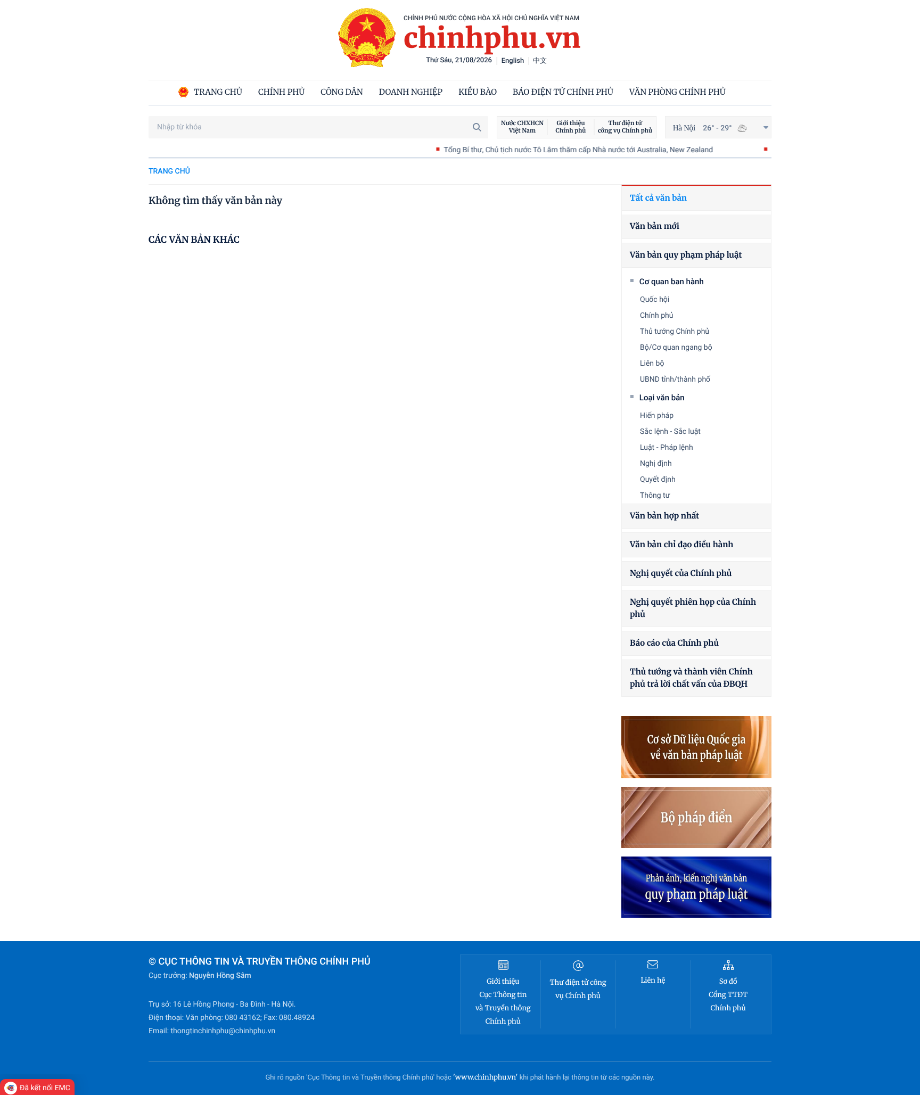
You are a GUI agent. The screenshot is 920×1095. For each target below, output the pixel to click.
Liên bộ (652, 363)
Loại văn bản (662, 397)
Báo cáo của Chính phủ (674, 643)
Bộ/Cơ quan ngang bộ (676, 347)
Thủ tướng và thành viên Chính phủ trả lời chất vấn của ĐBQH (691, 678)
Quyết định (658, 479)
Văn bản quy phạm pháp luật (686, 255)
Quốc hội (654, 299)
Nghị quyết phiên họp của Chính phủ (693, 608)
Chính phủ (656, 315)
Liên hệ (652, 980)
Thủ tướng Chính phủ (674, 331)
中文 (540, 61)
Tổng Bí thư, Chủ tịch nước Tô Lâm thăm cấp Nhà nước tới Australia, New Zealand (548, 150)
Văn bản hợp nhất (664, 516)
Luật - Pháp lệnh (666, 447)
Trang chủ (169, 171)
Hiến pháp (656, 415)
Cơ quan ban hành (671, 281)
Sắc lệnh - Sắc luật (670, 431)
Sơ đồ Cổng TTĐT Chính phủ (728, 994)
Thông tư (655, 495)
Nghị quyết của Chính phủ (681, 574)
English (513, 61)
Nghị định (656, 463)
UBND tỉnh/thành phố (675, 379)
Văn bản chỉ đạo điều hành (681, 545)
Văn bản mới (654, 226)
